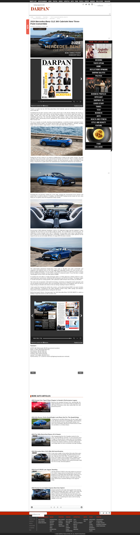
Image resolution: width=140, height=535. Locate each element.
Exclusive (99, 147)
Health (52, 522)
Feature (45, 17)
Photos (55, 1)
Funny (67, 529)
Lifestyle (67, 1)
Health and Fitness (99, 119)
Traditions (32, 519)
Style (75, 521)
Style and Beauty (98, 122)
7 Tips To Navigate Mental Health (59, 17)
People (81, 1)
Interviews (99, 521)
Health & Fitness (77, 522)
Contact (31, 521)
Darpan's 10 (98, 100)
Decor (75, 526)
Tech (99, 110)
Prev (33, 372)
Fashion (61, 522)
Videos (61, 1)
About (31, 517)
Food (76, 1)
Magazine (107, 1)
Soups (91, 521)
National (52, 521)
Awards (92, 1)
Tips (85, 521)
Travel (98, 106)
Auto (72, 1)
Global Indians (100, 522)
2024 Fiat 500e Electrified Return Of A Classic (46, 434)
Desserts (91, 527)
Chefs (91, 531)
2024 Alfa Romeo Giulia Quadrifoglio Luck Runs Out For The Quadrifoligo (55, 417)
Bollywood (41, 519)
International (53, 519)
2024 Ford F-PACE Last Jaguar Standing (44, 469)
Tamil (67, 524)
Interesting (53, 529)
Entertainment (42, 1)
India (51, 527)
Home (31, 17)
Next (80, 372)
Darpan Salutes (98, 73)
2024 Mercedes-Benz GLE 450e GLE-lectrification (47, 451)
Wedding (98, 60)
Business (98, 113)
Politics (98, 76)
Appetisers (92, 519)
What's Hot (33, 1)
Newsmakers (99, 519)
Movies (60, 524)
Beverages (92, 529)
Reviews (86, 519)
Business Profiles (98, 94)
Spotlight (98, 97)
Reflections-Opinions (99, 69)
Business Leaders (101, 524)
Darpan (68, 527)
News (50, 1)
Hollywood (41, 521)
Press (30, 523)
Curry (91, 524)
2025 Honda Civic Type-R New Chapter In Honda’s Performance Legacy (54, 400)
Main (90, 522)
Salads (91, 526)
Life (51, 531)
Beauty (75, 524)
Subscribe (32, 525)
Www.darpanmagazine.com (40, 18)
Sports (52, 524)
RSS (30, 530)
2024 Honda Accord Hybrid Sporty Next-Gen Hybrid (48, 488)
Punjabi (68, 522)
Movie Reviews (42, 522)
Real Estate (99, 1)
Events (87, 1)
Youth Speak (98, 63)
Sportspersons (100, 526)
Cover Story (98, 103)
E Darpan (31, 528)
